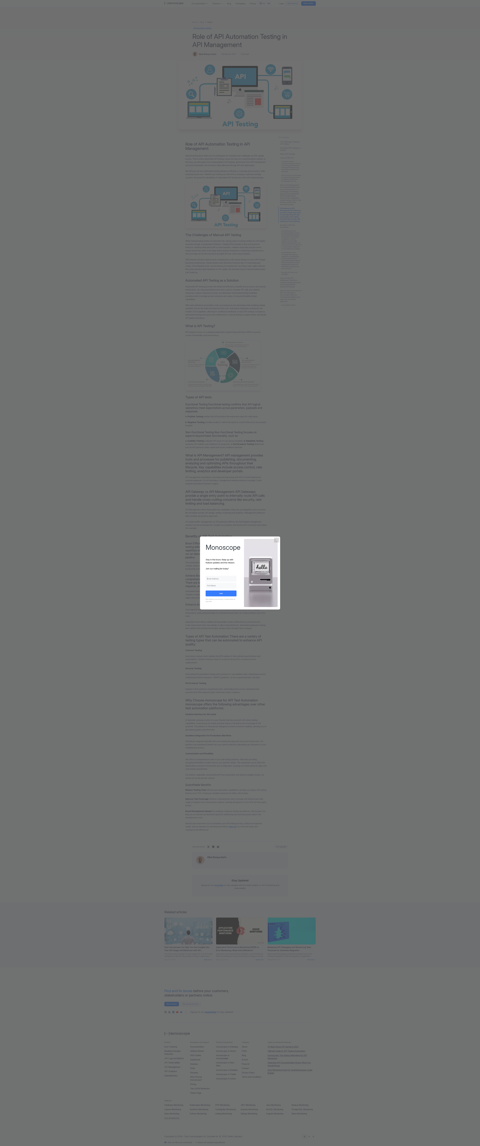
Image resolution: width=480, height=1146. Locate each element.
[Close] (276, 539)
